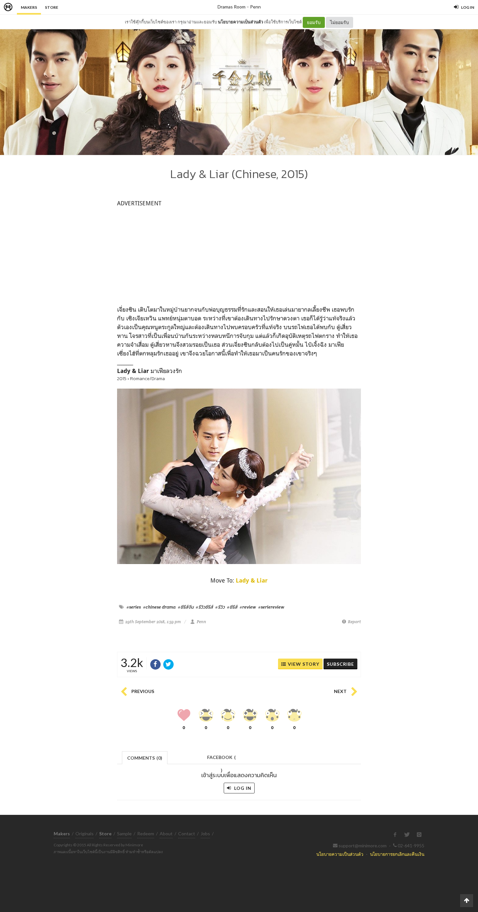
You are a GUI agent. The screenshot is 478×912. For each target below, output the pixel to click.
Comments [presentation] (144, 758)
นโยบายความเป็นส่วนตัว (240, 21)
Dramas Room (232, 6)
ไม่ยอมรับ (339, 22)
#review (248, 607)
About (166, 833)
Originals (84, 833)
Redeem (145, 833)
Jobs (205, 833)
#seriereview (271, 607)
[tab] (145, 757)
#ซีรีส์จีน (185, 607)
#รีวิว (220, 607)
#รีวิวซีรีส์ (204, 607)
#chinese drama (159, 607)
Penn (255, 6)
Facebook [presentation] (221, 759)
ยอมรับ (314, 22)
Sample (124, 833)
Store (51, 7)
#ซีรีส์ (232, 607)
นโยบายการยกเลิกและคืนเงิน (397, 854)
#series (133, 607)
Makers (29, 7)
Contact (186, 833)
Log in (242, 788)
